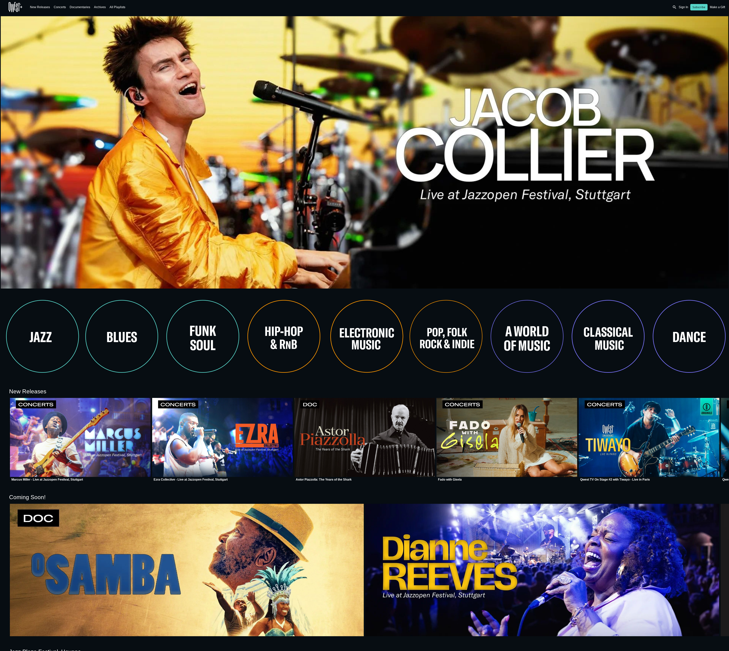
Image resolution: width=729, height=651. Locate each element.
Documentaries (80, 7)
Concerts (60, 7)
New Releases (40, 7)
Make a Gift (717, 7)
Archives (100, 7)
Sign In (683, 7)
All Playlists (117, 7)
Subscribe (699, 7)
